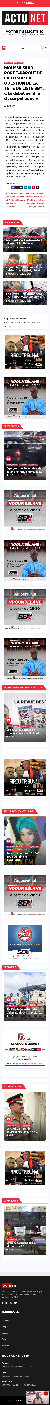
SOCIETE (39, 237)
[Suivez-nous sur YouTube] (15, 1303)
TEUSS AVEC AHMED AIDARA (16, 850)
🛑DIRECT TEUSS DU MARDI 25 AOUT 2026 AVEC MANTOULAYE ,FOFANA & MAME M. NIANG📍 (24, 858)
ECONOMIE (10, 1005)
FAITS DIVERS (33, 465)
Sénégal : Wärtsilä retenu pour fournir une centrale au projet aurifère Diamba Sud (24, 1012)
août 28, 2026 (14, 475)
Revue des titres (26, 726)
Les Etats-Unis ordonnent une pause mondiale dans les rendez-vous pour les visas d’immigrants (24, 298)
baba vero (26, 247)
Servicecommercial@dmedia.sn (15, 1376)
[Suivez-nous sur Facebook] (2, 1303)
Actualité (5, 1320)
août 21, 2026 (14, 1249)
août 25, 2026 (14, 860)
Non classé (18, 63)
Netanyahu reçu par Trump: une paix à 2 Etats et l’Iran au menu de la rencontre (15, 200)
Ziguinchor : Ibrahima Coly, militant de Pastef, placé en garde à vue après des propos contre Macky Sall (25, 271)
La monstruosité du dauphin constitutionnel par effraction (24, 1246)
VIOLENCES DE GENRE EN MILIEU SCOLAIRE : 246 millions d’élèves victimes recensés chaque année (35, 200)
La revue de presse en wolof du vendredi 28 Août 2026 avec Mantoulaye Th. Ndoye (24, 733)
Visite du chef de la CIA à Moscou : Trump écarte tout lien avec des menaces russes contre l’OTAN (24, 1133)
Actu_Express (20, 237)
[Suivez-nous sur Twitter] (6, 1303)
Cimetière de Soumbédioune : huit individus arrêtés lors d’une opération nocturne (24, 471)
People (5, 1327)
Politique (5, 1345)
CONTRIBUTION (12, 1239)
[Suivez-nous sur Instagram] (11, 1303)
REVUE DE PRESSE (12, 726)
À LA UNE (9, 237)
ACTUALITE (8, 63)
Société (5, 1333)
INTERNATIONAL (33, 290)
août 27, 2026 (14, 1135)
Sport (4, 1339)
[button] (42, 47)
